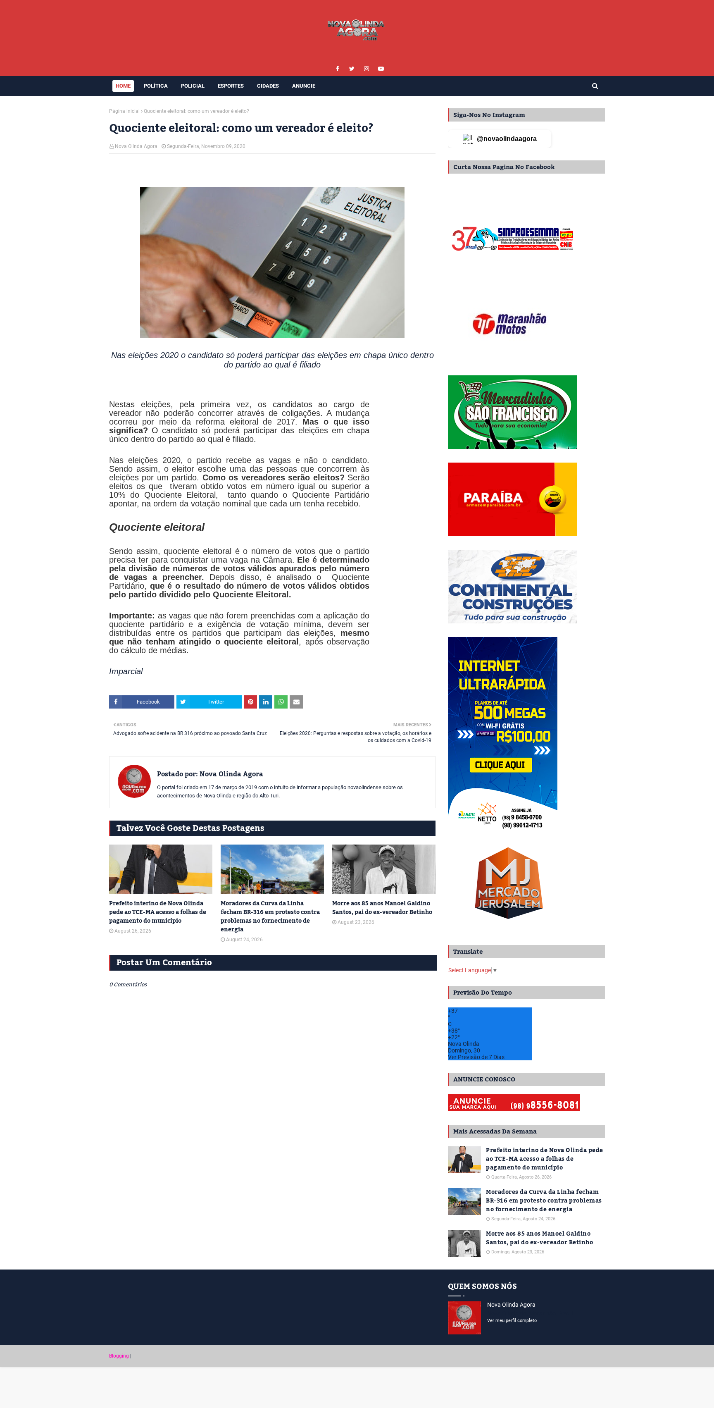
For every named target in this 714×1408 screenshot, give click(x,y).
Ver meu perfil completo (512, 1320)
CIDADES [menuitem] (268, 86)
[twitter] (352, 69)
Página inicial (124, 111)
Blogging (119, 1356)
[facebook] (337, 69)
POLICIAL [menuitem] (193, 86)
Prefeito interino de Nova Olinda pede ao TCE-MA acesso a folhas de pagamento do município (157, 913)
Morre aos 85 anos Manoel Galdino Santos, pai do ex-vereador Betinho (382, 908)
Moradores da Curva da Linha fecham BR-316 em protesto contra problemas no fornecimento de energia (270, 917)
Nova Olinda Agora (136, 146)
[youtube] (381, 69)
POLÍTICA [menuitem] (156, 86)
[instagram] (366, 69)
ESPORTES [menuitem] (231, 86)
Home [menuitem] (123, 86)
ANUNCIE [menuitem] (303, 86)
